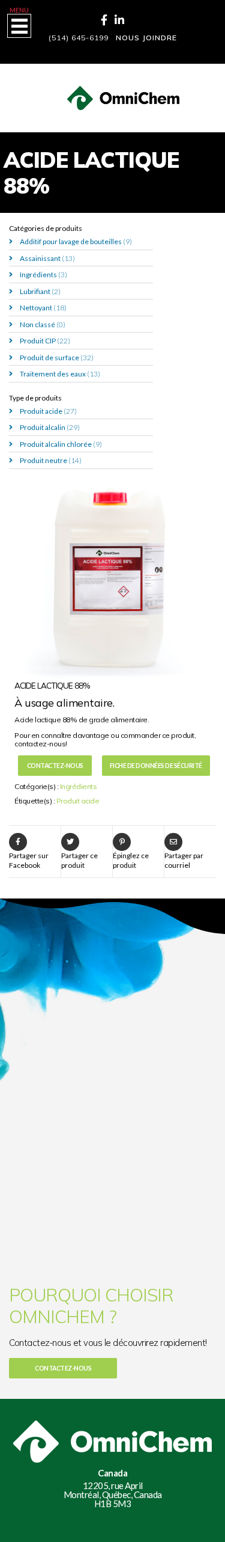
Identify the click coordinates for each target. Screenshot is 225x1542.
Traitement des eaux (60, 373)
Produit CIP (45, 340)
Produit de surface (57, 357)
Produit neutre (51, 460)
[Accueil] (112, 90)
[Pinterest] (122, 842)
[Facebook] (104, 19)
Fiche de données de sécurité (156, 765)
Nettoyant (43, 307)
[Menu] (19, 26)
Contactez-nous (55, 765)
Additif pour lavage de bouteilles (76, 241)
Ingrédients (43, 274)
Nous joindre (146, 37)
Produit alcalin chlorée (61, 444)
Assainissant (47, 258)
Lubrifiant (40, 291)
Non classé (42, 324)
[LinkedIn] (119, 19)
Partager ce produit (79, 860)
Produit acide (48, 411)
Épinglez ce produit (131, 860)
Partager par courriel (183, 860)
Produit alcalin (50, 427)
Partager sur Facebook (29, 860)
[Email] (173, 842)
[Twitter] (70, 842)
